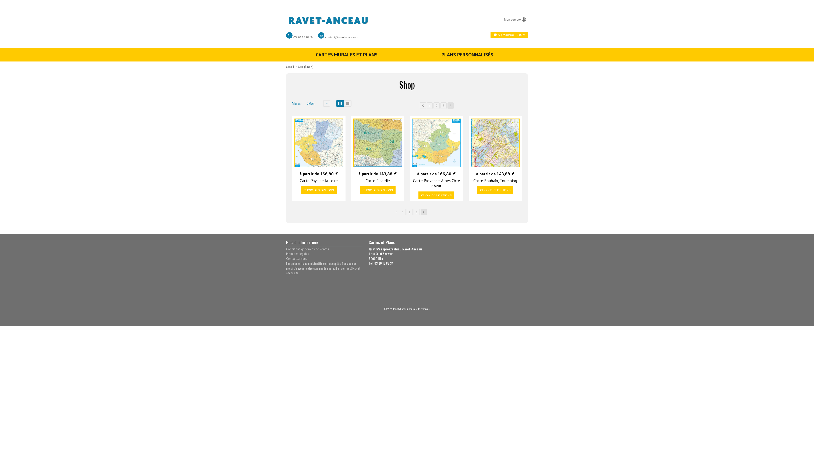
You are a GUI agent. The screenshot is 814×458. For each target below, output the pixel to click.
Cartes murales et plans (347, 54)
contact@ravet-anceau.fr (341, 37)
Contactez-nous (296, 259)
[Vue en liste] (347, 103)
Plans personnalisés (467, 54)
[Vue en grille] (340, 103)
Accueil (290, 66)
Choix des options (319, 190)
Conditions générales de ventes (307, 249)
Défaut (311, 103)
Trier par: (297, 103)
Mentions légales (297, 254)
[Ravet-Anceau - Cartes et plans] (328, 19)
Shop (301, 66)
